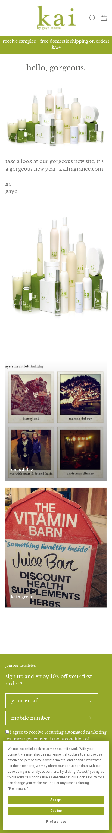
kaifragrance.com (81, 169)
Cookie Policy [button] (87, 777)
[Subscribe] (90, 700)
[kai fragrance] (56, 18)
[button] (92, 18)
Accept (56, 800)
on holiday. (22, 469)
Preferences (56, 821)
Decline (56, 811)
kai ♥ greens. (23, 596)
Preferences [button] (17, 789)
